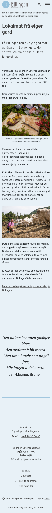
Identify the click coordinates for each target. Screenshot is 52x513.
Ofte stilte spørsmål (26, 481)
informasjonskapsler (33, 507)
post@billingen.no (30, 431)
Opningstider (26, 486)
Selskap (26, 470)
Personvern (14, 507)
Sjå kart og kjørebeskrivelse (26, 459)
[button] (39, 4)
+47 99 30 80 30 (30, 436)
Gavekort (26, 476)
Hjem (4, 13)
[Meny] (47, 4)
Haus (47, 498)
